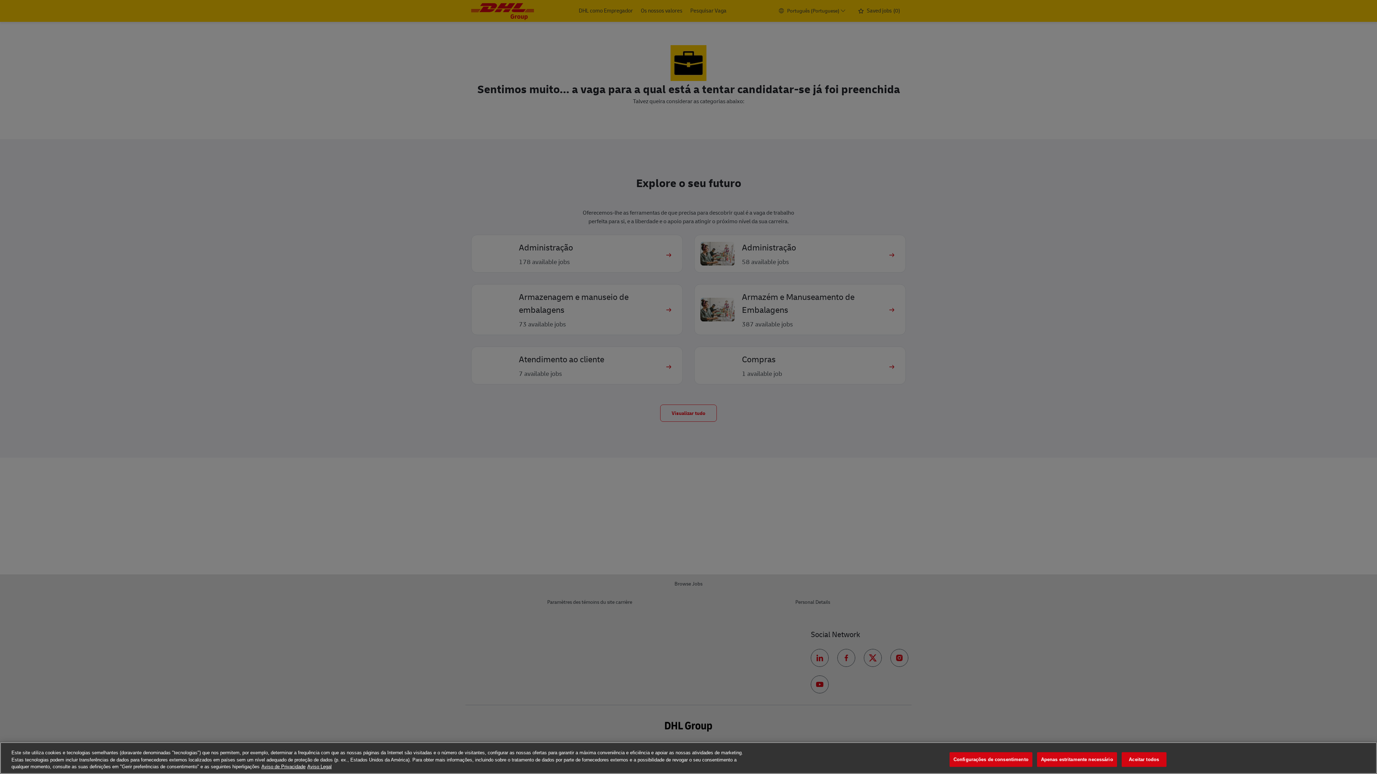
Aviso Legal (319, 766)
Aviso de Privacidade (283, 766)
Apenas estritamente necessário (1077, 759)
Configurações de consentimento (991, 759)
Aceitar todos (1144, 759)
